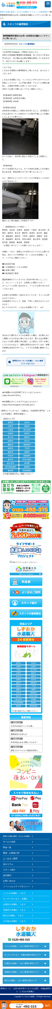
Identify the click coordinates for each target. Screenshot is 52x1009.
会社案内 (7, 875)
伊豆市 (10, 456)
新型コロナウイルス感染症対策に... (25, 750)
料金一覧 (7, 847)
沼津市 (10, 426)
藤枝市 (10, 445)
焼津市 (10, 441)
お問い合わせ (9, 881)
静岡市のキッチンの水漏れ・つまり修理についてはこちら (28, 362)
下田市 (27, 448)
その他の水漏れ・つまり (14, 921)
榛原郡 (10, 470)
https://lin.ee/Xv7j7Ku (11, 395)
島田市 (27, 433)
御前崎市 (27, 456)
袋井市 (10, 448)
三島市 (10, 430)
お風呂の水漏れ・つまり (14, 904)
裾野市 (10, 452)
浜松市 (27, 422)
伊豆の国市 (27, 459)
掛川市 (27, 441)
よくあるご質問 (10, 858)
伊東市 (10, 433)
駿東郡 (27, 467)
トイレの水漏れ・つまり (14, 893)
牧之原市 (10, 463)
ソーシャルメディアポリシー (16, 886)
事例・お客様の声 (11, 853)
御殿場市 (27, 445)
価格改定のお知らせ (19, 734)
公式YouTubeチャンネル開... (22, 726)
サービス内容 (9, 842)
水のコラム (8, 864)
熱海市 (27, 426)
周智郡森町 (27, 470)
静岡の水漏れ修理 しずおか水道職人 (15, 12)
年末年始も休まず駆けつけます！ (24, 742)
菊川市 (10, 459)
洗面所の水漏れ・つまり (14, 910)
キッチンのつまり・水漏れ (15, 899)
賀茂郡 (27, 463)
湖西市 (27, 452)
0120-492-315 (21, 939)
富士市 (10, 437)
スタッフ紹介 (9, 870)
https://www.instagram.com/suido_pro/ (18, 405)
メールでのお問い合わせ (26, 7)
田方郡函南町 (10, 467)
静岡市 (10, 422)
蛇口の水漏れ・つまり (13, 915)
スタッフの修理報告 (40, 12)
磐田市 (27, 437)
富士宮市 (27, 430)
